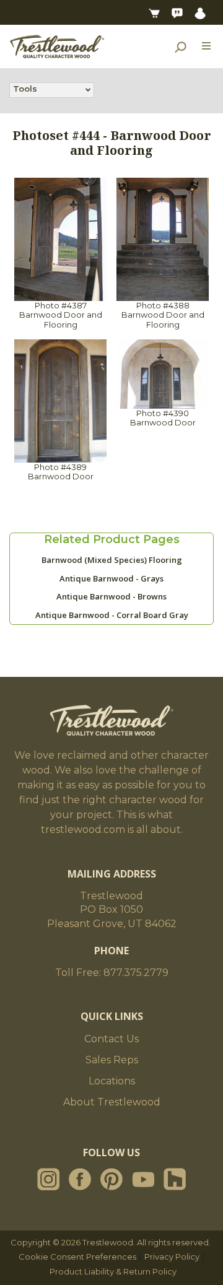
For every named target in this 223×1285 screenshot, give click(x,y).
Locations (112, 1081)
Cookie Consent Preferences (77, 1256)
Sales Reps (111, 1060)
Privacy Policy (171, 1256)
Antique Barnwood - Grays (111, 578)
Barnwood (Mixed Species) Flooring (112, 559)
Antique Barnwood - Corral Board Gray (111, 615)
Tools (25, 89)
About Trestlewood (111, 1102)
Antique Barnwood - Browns (111, 596)
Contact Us (111, 1039)
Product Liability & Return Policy (113, 1271)
